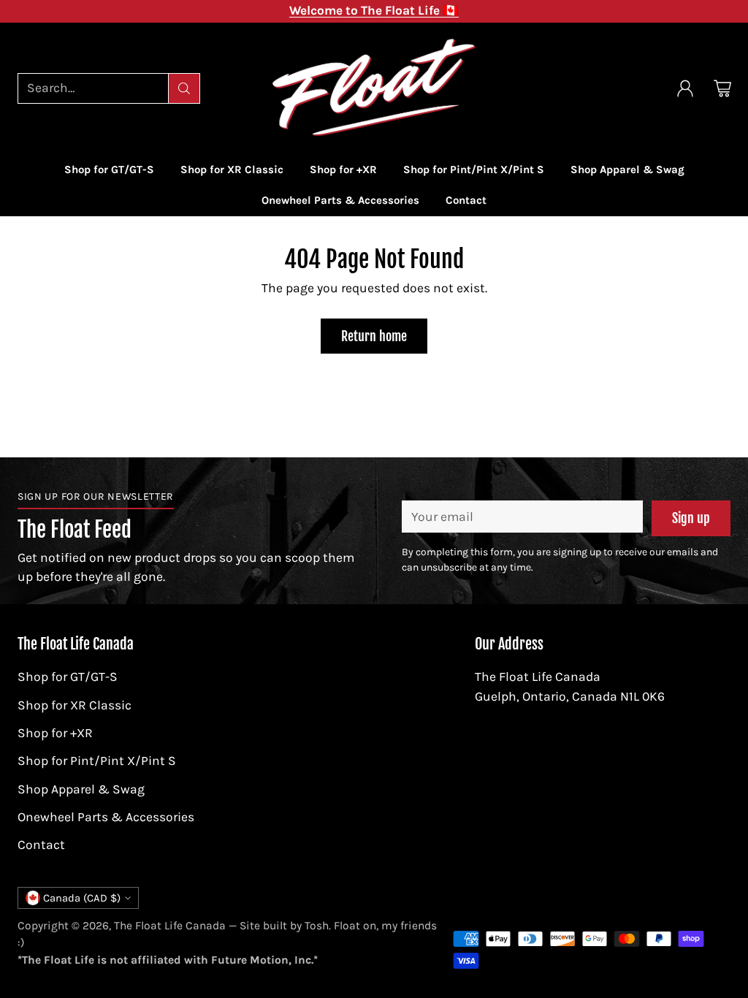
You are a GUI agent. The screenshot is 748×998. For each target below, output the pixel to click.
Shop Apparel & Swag (81, 789)
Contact (41, 844)
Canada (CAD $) (82, 897)
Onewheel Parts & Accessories (106, 817)
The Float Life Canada (170, 925)
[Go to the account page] (685, 88)
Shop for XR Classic (74, 705)
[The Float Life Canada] (374, 88)
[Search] (184, 88)
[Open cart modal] (722, 88)
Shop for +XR (55, 732)
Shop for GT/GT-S (68, 676)
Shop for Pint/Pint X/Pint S (97, 760)
